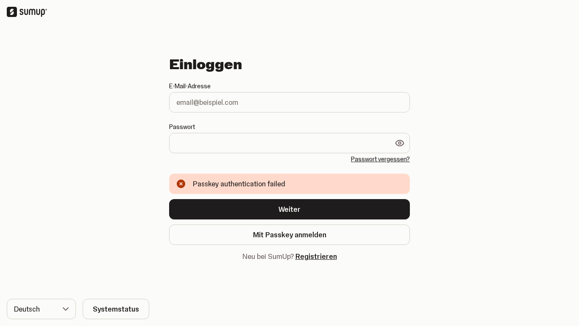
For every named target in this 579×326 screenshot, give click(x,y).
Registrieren (316, 256)
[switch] (400, 143)
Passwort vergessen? (380, 159)
